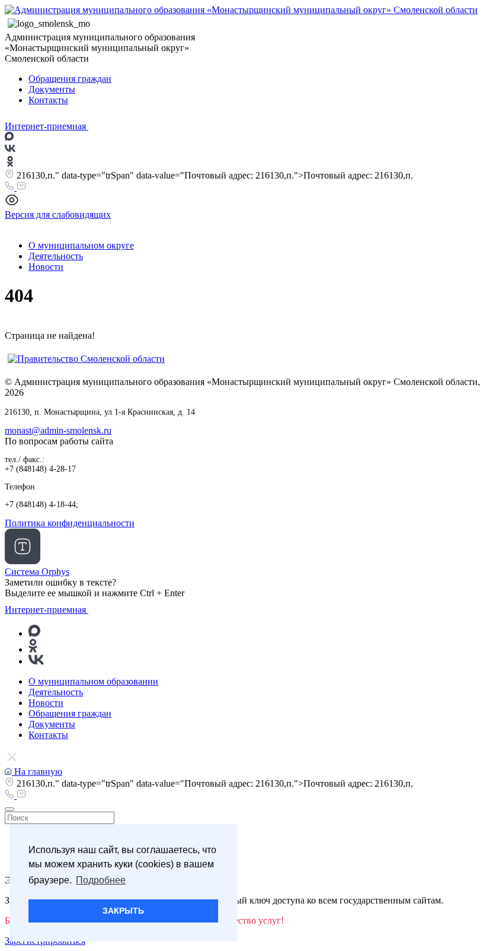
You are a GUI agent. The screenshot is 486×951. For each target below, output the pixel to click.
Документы (51, 89)
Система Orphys (37, 572)
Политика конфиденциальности (70, 523)
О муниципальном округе (81, 245)
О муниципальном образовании (93, 681)
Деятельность (55, 256)
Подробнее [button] (101, 880)
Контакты (48, 100)
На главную (37, 771)
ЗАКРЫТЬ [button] (123, 910)
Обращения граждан (69, 79)
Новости (45, 267)
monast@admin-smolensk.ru (58, 430)
